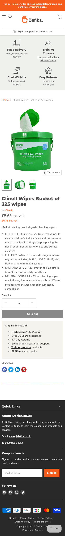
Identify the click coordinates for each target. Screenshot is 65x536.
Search (12, 518)
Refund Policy (45, 518)
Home (5, 100)
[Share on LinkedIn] (17, 369)
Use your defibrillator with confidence (48, 59)
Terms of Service (42, 521)
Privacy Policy (27, 518)
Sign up (52, 473)
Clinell (9, 210)
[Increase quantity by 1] (32, 302)
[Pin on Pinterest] (24, 369)
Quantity (6, 295)
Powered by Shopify (32, 530)
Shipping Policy (22, 521)
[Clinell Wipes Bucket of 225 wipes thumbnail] (6, 184)
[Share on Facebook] (4, 369)
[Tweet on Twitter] (11, 369)
